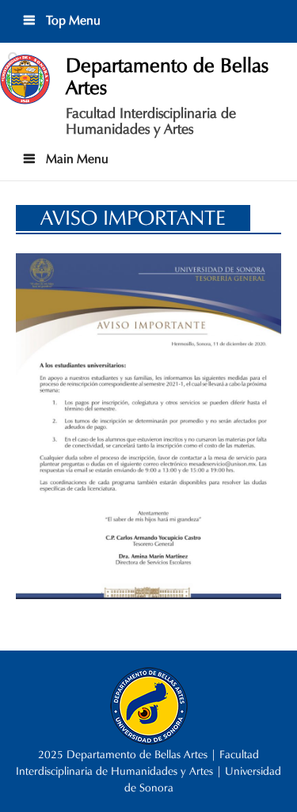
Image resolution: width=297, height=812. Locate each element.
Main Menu (76, 158)
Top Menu (72, 20)
